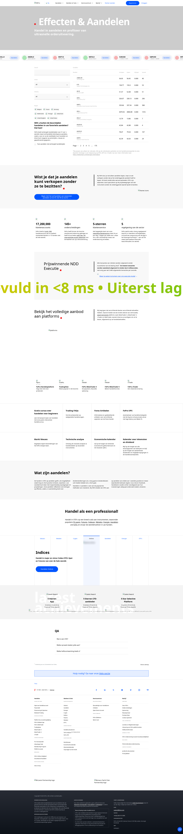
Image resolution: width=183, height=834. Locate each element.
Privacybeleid (91, 804)
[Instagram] (139, 690)
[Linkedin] (105, 690)
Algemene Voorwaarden (80, 804)
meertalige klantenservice (101, 233)
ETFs (75, 525)
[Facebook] (96, 690)
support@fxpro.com (119, 810)
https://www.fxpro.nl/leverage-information (86, 154)
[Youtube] (122, 690)
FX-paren (76, 522)
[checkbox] (52, 144)
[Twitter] (113, 690)
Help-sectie (104, 673)
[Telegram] (131, 690)
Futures (84, 522)
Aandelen (114, 522)
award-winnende (102, 315)
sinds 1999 (48, 231)
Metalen (99, 522)
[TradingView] (148, 690)
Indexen (91, 522)
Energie (106, 522)
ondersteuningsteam (137, 803)
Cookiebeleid (98, 804)
